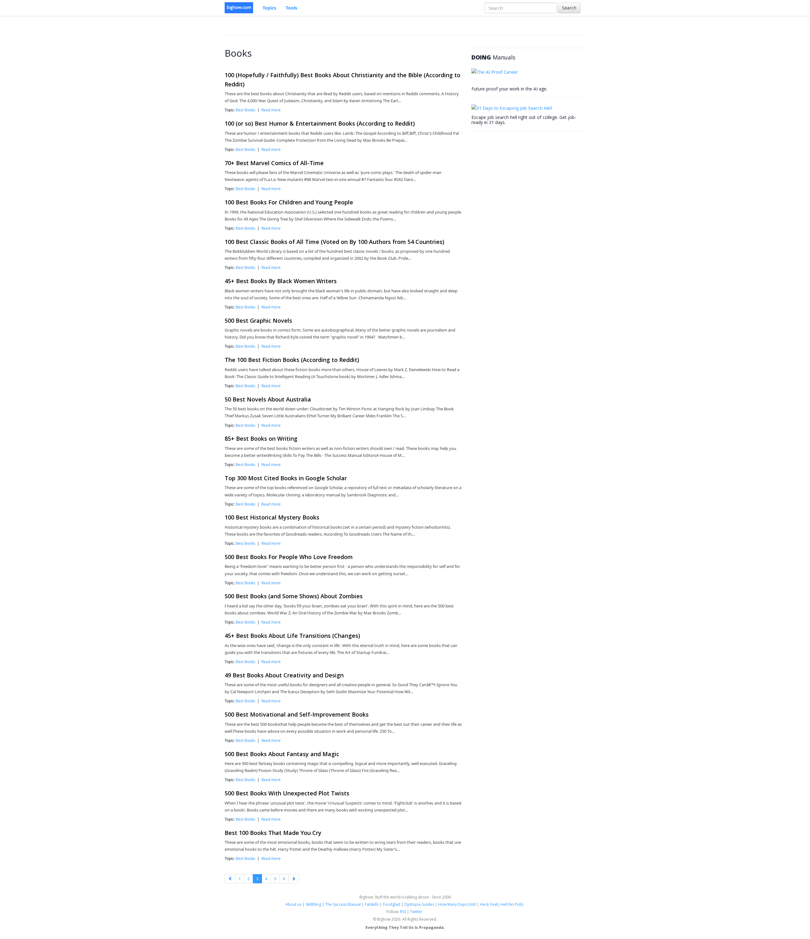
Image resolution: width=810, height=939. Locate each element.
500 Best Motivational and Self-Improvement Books (297, 714)
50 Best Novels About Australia (268, 399)
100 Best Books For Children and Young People (289, 202)
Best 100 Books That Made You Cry (273, 832)
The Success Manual (343, 904)
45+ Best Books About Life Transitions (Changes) (292, 635)
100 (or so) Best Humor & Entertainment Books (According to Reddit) (320, 123)
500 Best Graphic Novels (258, 320)
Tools (291, 8)
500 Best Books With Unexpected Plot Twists (287, 793)
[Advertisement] (518, 177)
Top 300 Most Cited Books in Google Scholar (286, 478)
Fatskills (372, 904)
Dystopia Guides (419, 904)
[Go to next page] (293, 878)
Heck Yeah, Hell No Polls (501, 904)
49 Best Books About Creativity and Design (284, 675)
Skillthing (313, 904)
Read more (271, 109)
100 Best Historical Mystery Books (272, 517)
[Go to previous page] (230, 878)
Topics (269, 8)
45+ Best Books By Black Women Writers (281, 281)
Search (569, 8)
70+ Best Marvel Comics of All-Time (274, 163)
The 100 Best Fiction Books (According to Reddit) (292, 360)
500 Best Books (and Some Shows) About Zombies (294, 596)
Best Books (245, 109)
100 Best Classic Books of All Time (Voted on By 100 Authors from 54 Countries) (334, 242)
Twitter (416, 911)
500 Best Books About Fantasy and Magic (282, 754)
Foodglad (391, 904)
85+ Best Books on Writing (261, 438)
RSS (403, 911)
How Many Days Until (457, 904)
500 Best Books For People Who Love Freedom (289, 557)
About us (293, 904)
